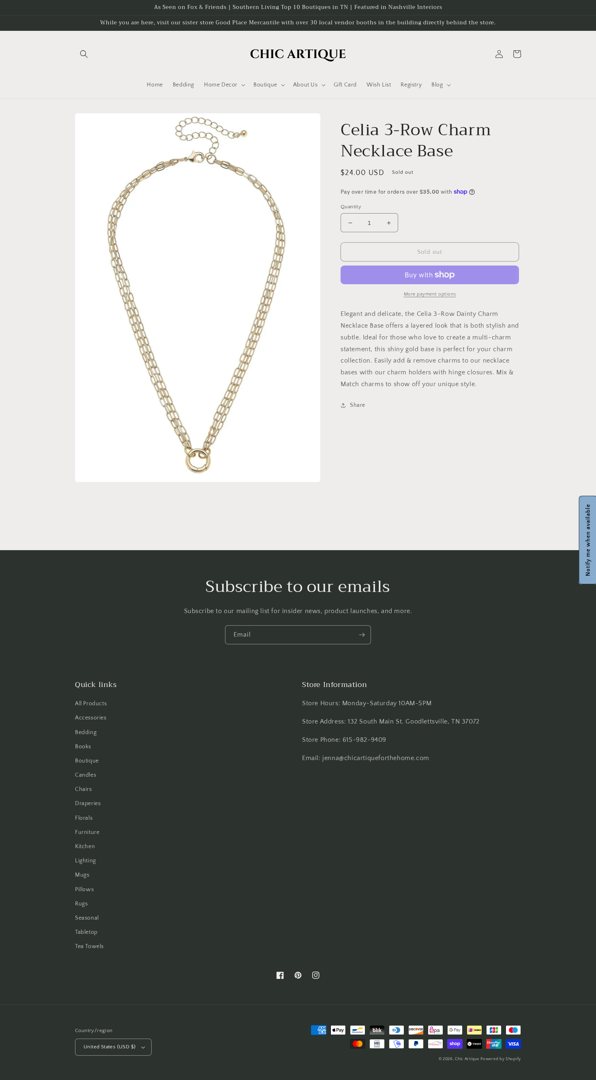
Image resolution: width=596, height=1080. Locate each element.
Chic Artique (467, 1059)
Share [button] (357, 405)
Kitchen (85, 846)
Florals (83, 818)
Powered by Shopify (500, 1059)
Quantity (351, 207)
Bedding (85, 732)
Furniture (87, 832)
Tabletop (86, 932)
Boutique (87, 761)
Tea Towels (89, 946)
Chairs (83, 789)
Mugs (82, 875)
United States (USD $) (109, 1047)
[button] (84, 54)
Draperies (88, 803)
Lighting (85, 861)
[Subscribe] (362, 634)
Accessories (91, 718)
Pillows (84, 889)
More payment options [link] (430, 294)
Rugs (81, 904)
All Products (91, 703)
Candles (85, 775)
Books (83, 746)
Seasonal (87, 918)
